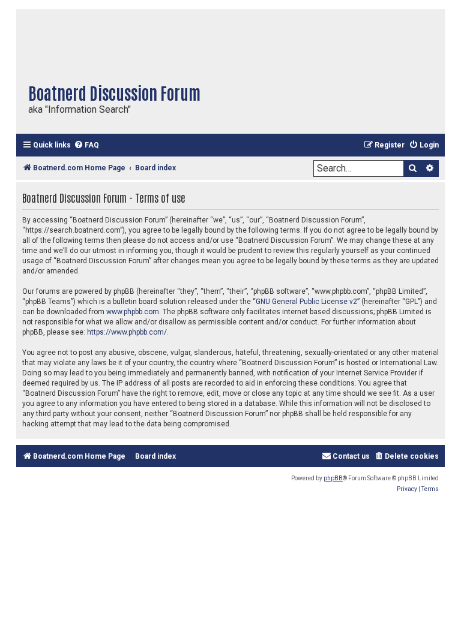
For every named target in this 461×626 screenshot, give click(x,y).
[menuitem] (86, 145)
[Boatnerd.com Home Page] (148, 42)
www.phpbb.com (132, 312)
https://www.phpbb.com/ (127, 332)
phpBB (333, 478)
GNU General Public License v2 (306, 301)
